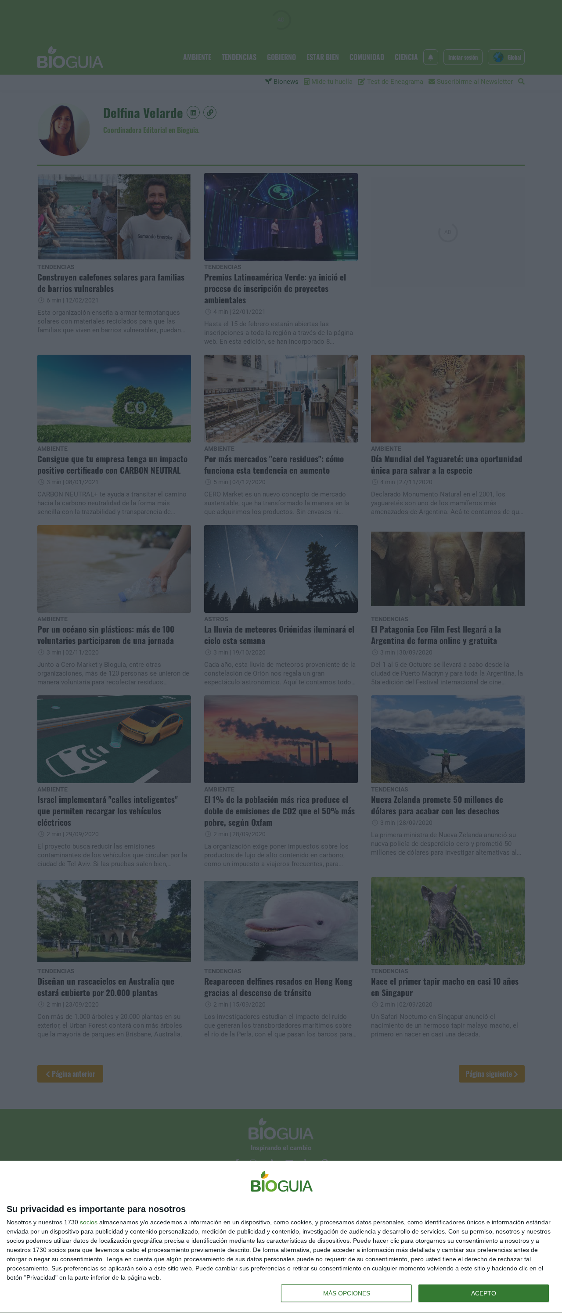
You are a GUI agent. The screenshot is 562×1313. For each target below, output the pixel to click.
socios (88, 1222)
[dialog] (281, 1237)
